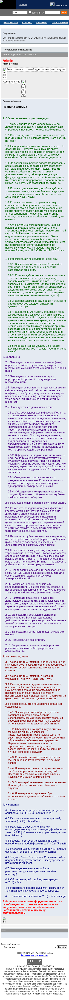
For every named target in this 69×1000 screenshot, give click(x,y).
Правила (23, 4)
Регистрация (61, 5)
